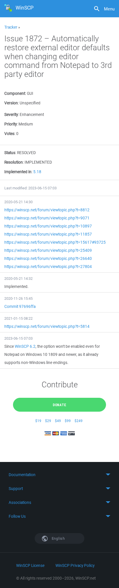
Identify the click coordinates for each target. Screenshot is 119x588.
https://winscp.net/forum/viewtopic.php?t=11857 (48, 234)
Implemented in (17, 171)
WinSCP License (30, 565)
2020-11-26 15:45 (18, 298)
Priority (10, 124)
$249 (79, 421)
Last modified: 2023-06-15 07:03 (30, 188)
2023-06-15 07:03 (18, 338)
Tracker (10, 27)
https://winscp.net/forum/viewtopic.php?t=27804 (48, 266)
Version (11, 103)
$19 (38, 421)
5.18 (37, 171)
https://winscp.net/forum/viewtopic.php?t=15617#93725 (55, 242)
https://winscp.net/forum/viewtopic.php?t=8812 (47, 209)
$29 (48, 421)
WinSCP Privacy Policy (74, 565)
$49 (58, 421)
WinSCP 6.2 (25, 346)
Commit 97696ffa (20, 306)
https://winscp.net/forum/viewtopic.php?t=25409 (48, 250)
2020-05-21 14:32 (18, 278)
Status (9, 152)
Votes (9, 133)
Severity (11, 114)
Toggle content (59, 475)
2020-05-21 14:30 (18, 201)
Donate (59, 404)
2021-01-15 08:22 (18, 318)
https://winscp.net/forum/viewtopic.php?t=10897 (48, 226)
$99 (68, 421)
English (58, 538)
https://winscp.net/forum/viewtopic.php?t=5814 (47, 326)
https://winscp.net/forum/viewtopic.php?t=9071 (47, 218)
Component (14, 93)
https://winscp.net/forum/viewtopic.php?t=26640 (48, 258)
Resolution (13, 162)
